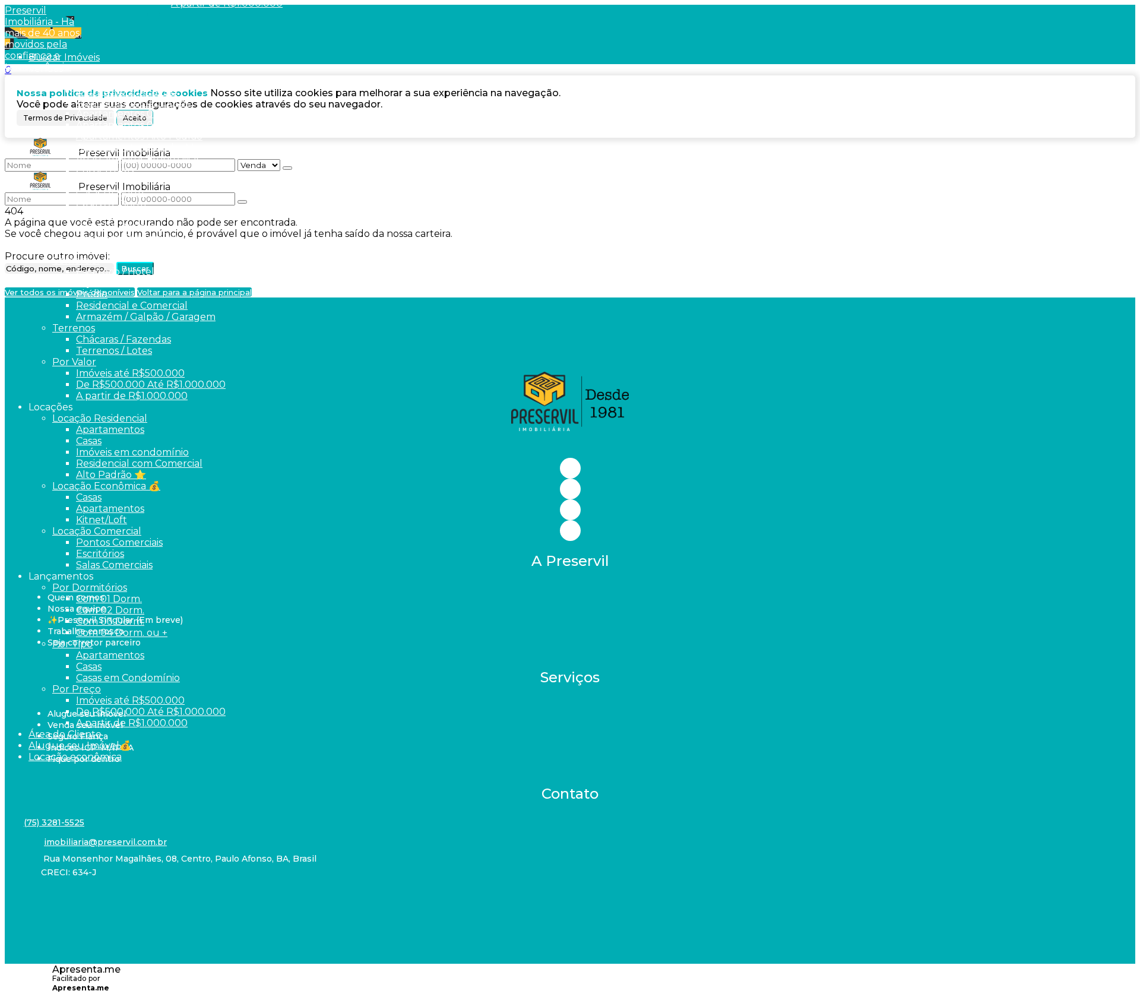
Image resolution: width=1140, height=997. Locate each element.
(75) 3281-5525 (54, 822)
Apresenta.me (86, 969)
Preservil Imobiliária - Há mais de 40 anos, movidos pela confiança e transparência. (43, 38)
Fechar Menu (153, 15)
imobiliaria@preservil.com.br (105, 842)
